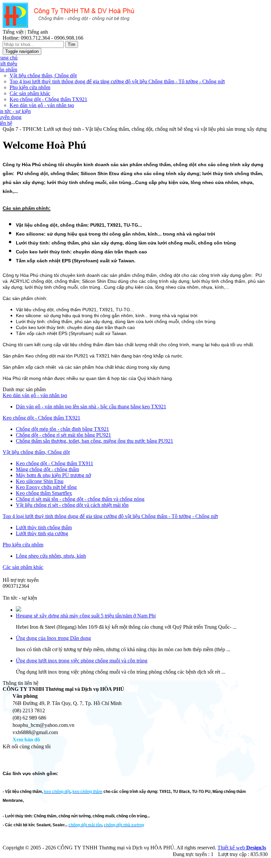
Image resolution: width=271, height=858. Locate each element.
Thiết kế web (241, 847)
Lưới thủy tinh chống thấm (44, 527)
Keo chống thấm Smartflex (44, 493)
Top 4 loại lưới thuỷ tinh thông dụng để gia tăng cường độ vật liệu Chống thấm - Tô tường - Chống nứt (117, 81)
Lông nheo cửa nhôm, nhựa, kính (51, 556)
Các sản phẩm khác (30, 93)
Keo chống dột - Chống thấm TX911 (54, 463)
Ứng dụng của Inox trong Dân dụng (53, 638)
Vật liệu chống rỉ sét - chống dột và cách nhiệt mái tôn (72, 505)
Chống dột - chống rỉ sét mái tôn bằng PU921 (63, 435)
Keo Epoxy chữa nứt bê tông (46, 487)
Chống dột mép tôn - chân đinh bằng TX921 (62, 429)
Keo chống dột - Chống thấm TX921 (48, 99)
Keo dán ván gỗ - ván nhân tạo (42, 105)
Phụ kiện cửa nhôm (30, 87)
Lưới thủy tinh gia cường (42, 533)
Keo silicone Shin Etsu (39, 481)
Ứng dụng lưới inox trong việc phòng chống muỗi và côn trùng (81, 660)
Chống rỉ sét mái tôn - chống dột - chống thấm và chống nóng (80, 499)
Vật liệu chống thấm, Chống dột (43, 75)
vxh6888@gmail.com (25, 592)
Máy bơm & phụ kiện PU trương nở (53, 475)
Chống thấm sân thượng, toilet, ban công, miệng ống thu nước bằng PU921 (94, 441)
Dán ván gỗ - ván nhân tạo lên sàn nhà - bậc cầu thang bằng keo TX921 (91, 406)
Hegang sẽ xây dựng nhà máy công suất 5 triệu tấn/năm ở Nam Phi (86, 615)
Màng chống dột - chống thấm (47, 469)
